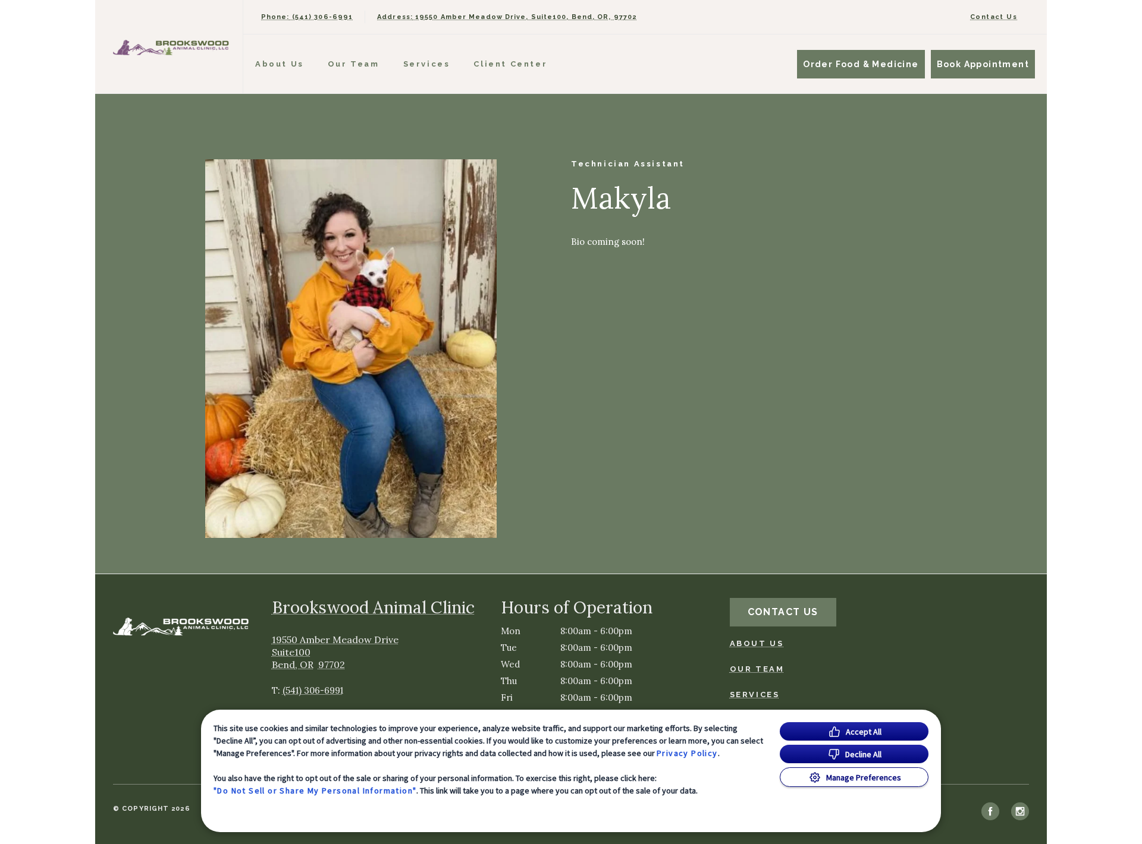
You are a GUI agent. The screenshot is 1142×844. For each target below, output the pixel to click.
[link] (172, 46)
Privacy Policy (687, 753)
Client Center (510, 63)
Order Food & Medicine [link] (860, 64)
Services (426, 63)
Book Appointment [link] (983, 64)
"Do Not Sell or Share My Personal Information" (315, 790)
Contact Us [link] (993, 17)
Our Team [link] (353, 63)
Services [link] (755, 694)
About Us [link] (279, 63)
